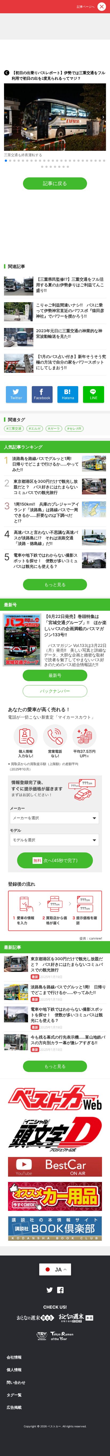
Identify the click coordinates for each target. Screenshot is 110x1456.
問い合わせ (16, 1382)
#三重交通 (13, 428)
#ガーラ (54, 428)
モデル (15, 830)
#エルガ (35, 428)
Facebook (60, 1290)
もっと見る (55, 584)
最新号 (55, 675)
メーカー (17, 808)
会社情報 (14, 1357)
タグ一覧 (14, 1395)
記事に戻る (55, 183)
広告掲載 (14, 1407)
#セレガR (74, 428)
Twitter (49, 1290)
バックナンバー (55, 691)
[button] (6, 117)
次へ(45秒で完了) (55, 860)
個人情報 (14, 1370)
